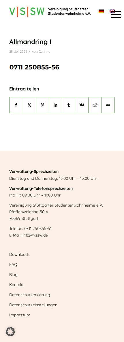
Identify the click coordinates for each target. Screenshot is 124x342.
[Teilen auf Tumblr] (68, 105)
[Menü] (113, 14)
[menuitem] (113, 14)
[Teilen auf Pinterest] (42, 105)
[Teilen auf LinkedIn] (55, 105)
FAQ (13, 264)
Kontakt (16, 284)
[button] (10, 331)
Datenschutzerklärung (29, 294)
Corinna (44, 52)
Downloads (19, 254)
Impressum (19, 315)
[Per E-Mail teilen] (108, 105)
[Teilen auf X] (29, 105)
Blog (13, 274)
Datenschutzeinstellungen (33, 304)
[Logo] (51, 11)
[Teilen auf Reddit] (95, 105)
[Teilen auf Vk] (81, 105)
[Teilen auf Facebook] (16, 105)
